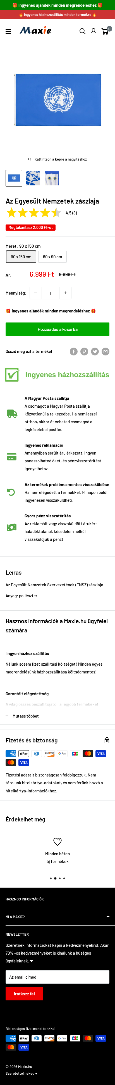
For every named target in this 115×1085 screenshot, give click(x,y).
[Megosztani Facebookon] (74, 351)
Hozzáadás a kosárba (58, 329)
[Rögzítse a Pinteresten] (84, 351)
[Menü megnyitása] (8, 31)
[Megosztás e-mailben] (105, 351)
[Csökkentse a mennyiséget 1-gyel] (36, 293)
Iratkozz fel (24, 993)
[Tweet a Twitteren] (95, 351)
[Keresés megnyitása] (83, 31)
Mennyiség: (16, 292)
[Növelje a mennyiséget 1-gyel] (65, 293)
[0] (104, 31)
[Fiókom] (93, 31)
